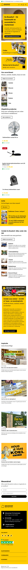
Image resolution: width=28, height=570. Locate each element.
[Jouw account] (21, 4)
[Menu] (26, 4)
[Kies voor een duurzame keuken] (14, 357)
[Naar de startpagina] (6, 5)
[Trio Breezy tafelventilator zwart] (14, 180)
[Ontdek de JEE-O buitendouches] (14, 419)
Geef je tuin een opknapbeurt (8, 399)
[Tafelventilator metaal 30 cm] (14, 128)
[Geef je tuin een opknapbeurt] (14, 388)
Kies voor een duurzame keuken (9, 367)
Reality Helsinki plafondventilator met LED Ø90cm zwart (13, 164)
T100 (8, 566)
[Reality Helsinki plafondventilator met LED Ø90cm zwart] (14, 154)
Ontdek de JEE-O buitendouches (9, 430)
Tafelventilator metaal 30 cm (10, 137)
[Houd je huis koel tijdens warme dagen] (14, 451)
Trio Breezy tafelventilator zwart (11, 189)
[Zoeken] (19, 4)
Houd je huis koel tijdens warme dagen (10, 462)
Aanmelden (14, 496)
